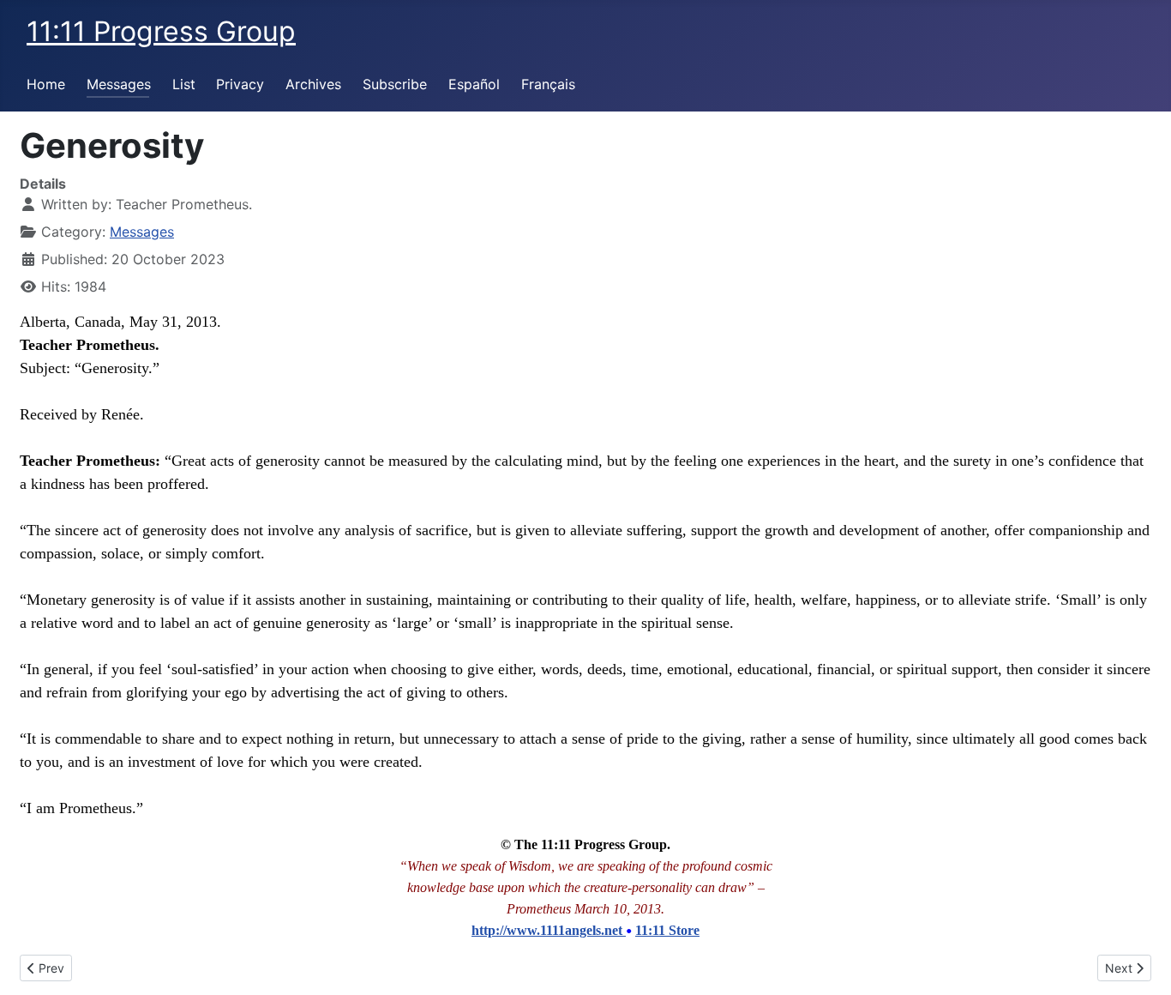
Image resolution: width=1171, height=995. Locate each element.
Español (474, 84)
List (183, 84)
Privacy (240, 84)
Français (548, 84)
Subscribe (395, 84)
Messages (119, 84)
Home (46, 84)
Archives (313, 84)
